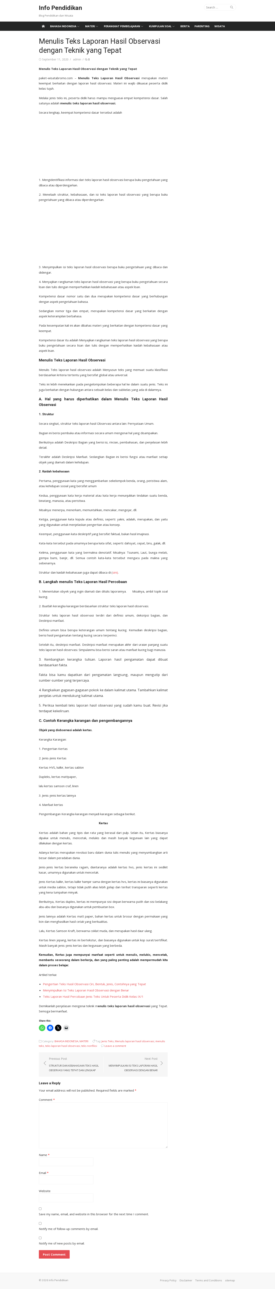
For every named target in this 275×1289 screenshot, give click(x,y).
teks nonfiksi (89, 1046)
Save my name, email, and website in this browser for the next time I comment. (94, 1214)
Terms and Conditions (208, 1280)
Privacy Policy (168, 1280)
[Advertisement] (103, 145)
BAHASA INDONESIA (63, 26)
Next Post (133, 1064)
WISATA (219, 26)
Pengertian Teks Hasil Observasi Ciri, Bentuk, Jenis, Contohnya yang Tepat (94, 984)
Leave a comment (115, 1046)
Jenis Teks (107, 1041)
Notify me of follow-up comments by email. (68, 1229)
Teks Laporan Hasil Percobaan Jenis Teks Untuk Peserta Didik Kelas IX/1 (93, 996)
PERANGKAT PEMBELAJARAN (122, 26)
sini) (115, 572)
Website (45, 1191)
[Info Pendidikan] (43, 26)
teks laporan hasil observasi (62, 1046)
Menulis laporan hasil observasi (134, 1041)
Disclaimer (186, 1280)
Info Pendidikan (60, 7)
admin (77, 59)
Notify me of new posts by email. (62, 1243)
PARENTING (202, 26)
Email (44, 1173)
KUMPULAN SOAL (160, 26)
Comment (47, 1100)
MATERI (90, 26)
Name (44, 1155)
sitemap (230, 1280)
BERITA (185, 26)
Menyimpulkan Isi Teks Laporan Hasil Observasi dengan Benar (86, 990)
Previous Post (74, 1064)
